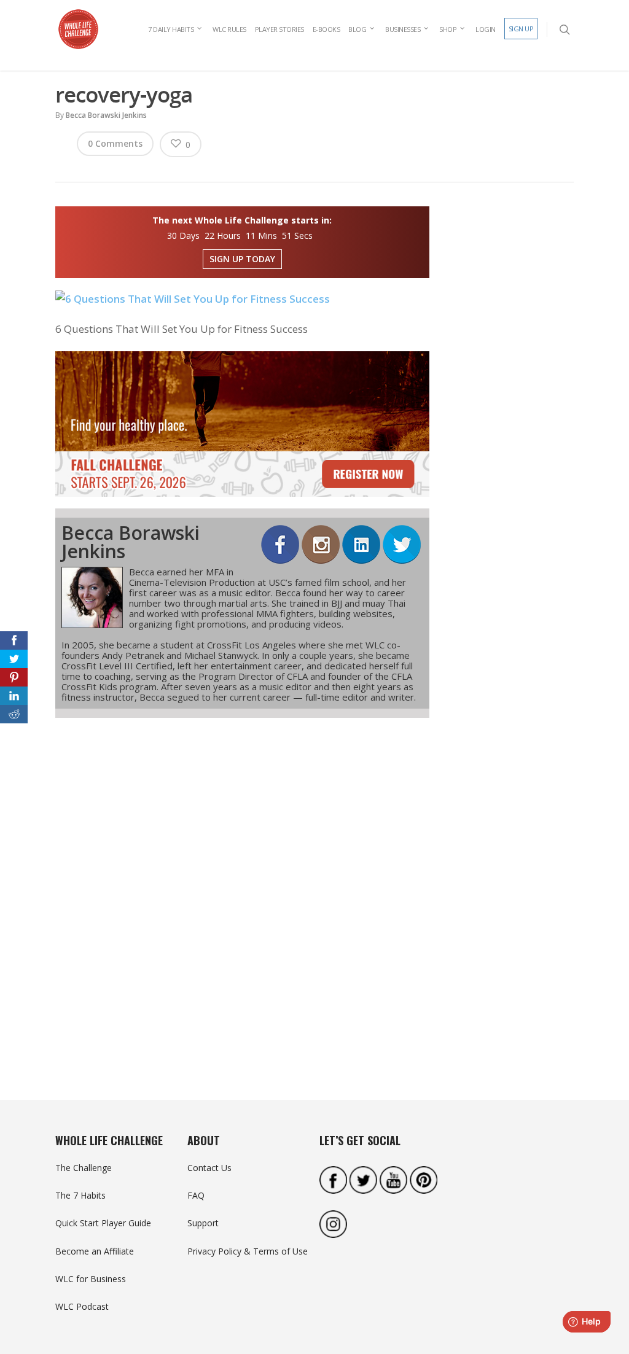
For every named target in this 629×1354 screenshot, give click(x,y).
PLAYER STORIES (279, 29)
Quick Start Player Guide (103, 1223)
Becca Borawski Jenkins (106, 115)
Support (203, 1223)
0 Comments (115, 143)
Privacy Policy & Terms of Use (247, 1251)
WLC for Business (90, 1279)
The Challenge (83, 1167)
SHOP (447, 29)
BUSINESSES (402, 29)
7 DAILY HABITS (170, 29)
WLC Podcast (82, 1306)
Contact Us (209, 1167)
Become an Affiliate (94, 1251)
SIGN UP (521, 28)
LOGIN (485, 29)
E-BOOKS (326, 29)
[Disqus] (242, 886)
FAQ (196, 1195)
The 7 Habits (80, 1195)
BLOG (357, 29)
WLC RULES (229, 29)
